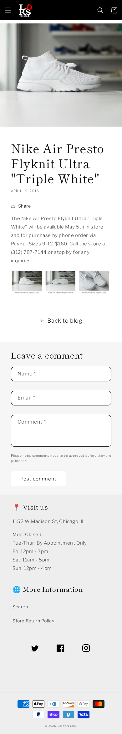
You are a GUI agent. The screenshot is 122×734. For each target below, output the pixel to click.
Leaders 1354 (67, 725)
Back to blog (64, 320)
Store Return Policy (33, 620)
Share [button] (24, 206)
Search (20, 606)
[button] (8, 10)
